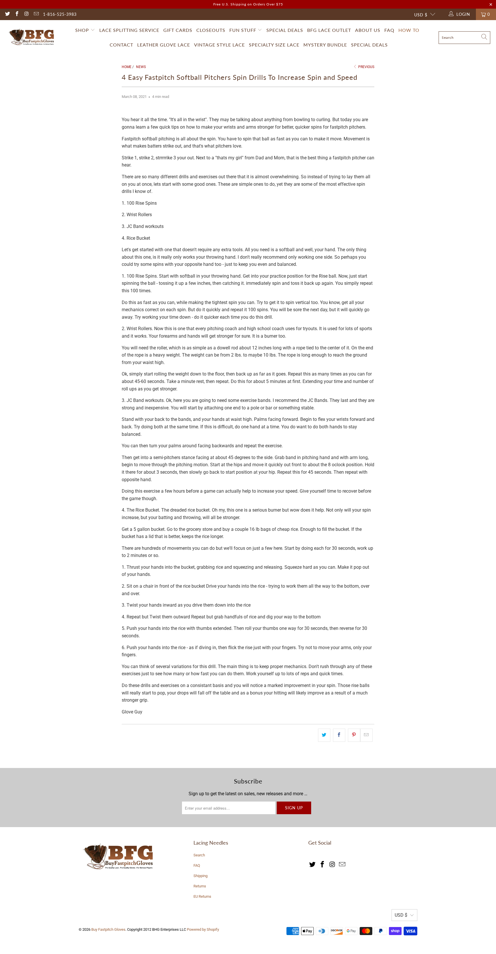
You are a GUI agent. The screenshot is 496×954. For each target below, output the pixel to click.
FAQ (389, 30)
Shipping (200, 876)
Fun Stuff (243, 30)
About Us (367, 30)
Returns (199, 886)
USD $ (420, 14)
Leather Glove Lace (163, 44)
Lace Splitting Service (129, 30)
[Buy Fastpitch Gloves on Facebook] (17, 14)
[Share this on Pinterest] (354, 735)
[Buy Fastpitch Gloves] (32, 38)
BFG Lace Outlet (329, 30)
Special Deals (284, 30)
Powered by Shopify (203, 929)
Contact (121, 44)
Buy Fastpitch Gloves (108, 929)
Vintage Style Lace (219, 44)
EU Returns (202, 896)
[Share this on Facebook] (339, 735)
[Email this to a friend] (366, 735)
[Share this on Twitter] (324, 735)
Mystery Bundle (325, 44)
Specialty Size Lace (274, 44)
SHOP (82, 30)
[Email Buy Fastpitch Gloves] (36, 14)
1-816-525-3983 (60, 14)
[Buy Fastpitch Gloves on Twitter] (7, 14)
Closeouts (210, 30)
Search (199, 855)
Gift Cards (177, 30)
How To (408, 30)
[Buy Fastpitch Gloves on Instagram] (26, 14)
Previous (365, 67)
